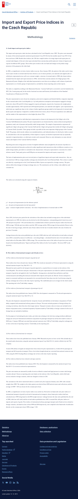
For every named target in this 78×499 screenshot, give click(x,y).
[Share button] (74, 25)
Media (4, 456)
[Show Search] (69, 4)
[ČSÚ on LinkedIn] (14, 483)
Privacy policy (44, 453)
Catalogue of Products (9, 465)
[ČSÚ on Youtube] (7, 483)
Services (4, 462)
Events (4, 469)
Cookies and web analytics (48, 446)
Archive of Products (26, 12)
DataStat (5, 453)
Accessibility (44, 456)
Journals (5, 459)
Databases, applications (49, 427)
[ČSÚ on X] (3, 483)
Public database (7, 450)
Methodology (7, 431)
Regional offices (7, 472)
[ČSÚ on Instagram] (10, 483)
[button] (20, 441)
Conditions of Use (45, 450)
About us (5, 436)
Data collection (45, 431)
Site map (42, 464)
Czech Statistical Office (10, 12)
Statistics (5, 427)
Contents (72, 38)
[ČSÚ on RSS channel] (18, 483)
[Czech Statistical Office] (6, 4)
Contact (4, 446)
